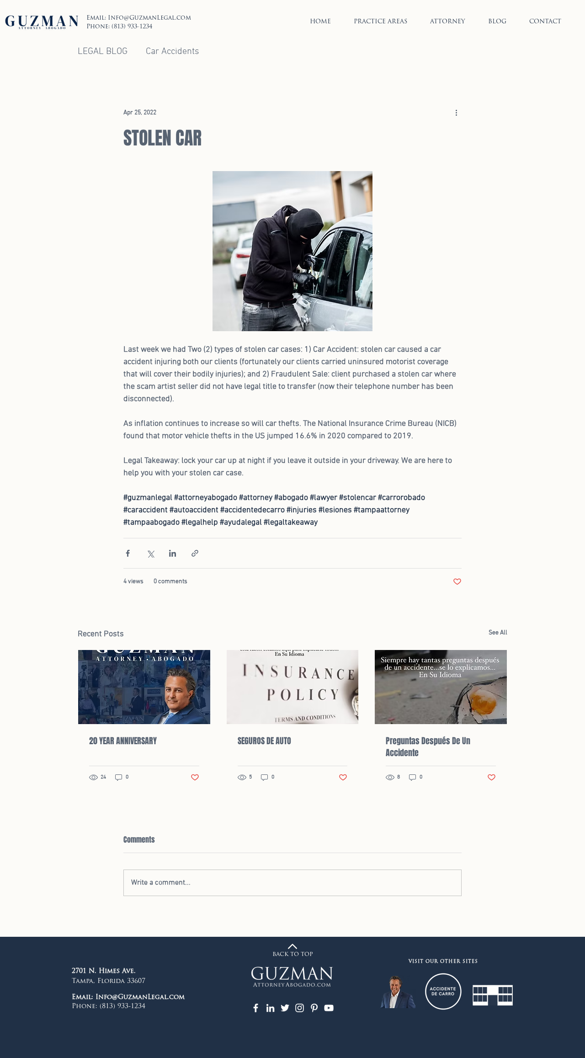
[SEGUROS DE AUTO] (293, 687)
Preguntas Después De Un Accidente (428, 747)
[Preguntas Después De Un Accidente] (441, 687)
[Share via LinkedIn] (172, 553)
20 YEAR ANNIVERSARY (123, 741)
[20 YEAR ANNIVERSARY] (144, 687)
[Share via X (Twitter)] (150, 553)
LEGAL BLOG (103, 51)
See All (498, 633)
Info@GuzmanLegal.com (149, 18)
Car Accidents (172, 51)
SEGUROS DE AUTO (264, 741)
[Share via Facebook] (127, 553)
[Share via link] (195, 553)
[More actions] (456, 112)
